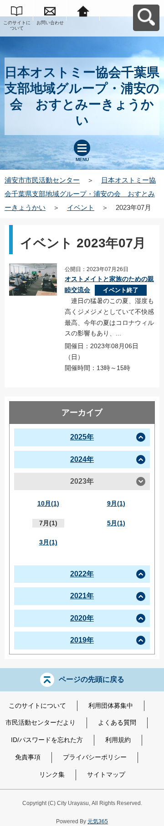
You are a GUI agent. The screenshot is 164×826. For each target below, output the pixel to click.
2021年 (82, 596)
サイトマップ (106, 774)
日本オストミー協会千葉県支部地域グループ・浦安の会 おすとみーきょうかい (80, 193)
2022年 (82, 574)
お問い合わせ (50, 22)
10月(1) (48, 503)
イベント (80, 207)
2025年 (82, 437)
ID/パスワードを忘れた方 (47, 739)
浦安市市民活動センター (42, 180)
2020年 (82, 618)
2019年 (82, 640)
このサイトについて (17, 25)
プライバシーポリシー (95, 757)
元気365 (97, 821)
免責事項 (28, 757)
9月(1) (116, 503)
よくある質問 (117, 722)
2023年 (82, 481)
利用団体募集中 (110, 705)
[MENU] (82, 148)
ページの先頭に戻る (91, 679)
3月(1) (48, 542)
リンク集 (52, 774)
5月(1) (116, 523)
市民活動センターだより (40, 722)
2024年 (82, 459)
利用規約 (118, 739)
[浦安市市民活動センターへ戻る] (83, 10)
